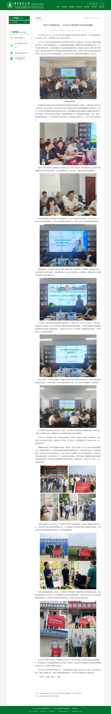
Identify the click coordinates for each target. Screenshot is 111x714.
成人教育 (86, 7)
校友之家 (101, 7)
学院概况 (64, 7)
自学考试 (79, 7)
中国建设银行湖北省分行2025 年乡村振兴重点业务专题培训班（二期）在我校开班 (60, 693)
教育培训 (71, 7)
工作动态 (14, 22)
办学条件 (94, 7)
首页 (58, 7)
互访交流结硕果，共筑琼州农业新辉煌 (49, 696)
